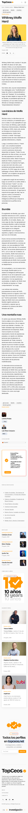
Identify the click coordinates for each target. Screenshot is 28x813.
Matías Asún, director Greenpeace (14, 520)
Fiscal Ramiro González (11, 504)
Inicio (3, 7)
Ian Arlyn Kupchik (10, 515)
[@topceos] (3, 799)
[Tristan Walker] (14, 617)
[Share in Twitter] (10, 53)
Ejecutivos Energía (6, 560)
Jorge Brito (8, 518)
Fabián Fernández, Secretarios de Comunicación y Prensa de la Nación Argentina (15, 494)
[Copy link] (13, 53)
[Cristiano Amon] (23, 535)
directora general (7, 12)
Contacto (7, 472)
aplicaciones (6, 10)
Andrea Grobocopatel (11, 506)
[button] (22, 2)
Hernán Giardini (9, 509)
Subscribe (22, 751)
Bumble (12, 10)
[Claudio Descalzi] (23, 563)
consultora (18, 10)
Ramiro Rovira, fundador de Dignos (15, 512)
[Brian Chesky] (23, 544)
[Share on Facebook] (7, 53)
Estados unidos (9, 7)
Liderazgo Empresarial (7, 532)
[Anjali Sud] (14, 682)
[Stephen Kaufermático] (14, 649)
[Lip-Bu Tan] (23, 553)
